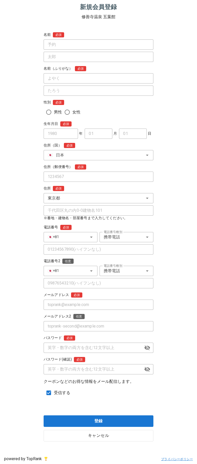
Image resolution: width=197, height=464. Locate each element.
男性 (58, 112)
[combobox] (99, 155)
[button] (147, 348)
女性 (76, 112)
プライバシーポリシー (177, 459)
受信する (62, 392)
